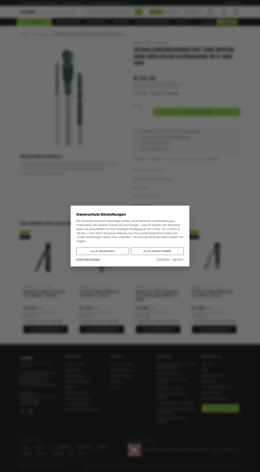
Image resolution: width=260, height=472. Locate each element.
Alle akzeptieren (157, 251)
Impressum (178, 259)
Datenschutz (163, 259)
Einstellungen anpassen (88, 259)
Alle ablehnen (102, 251)
